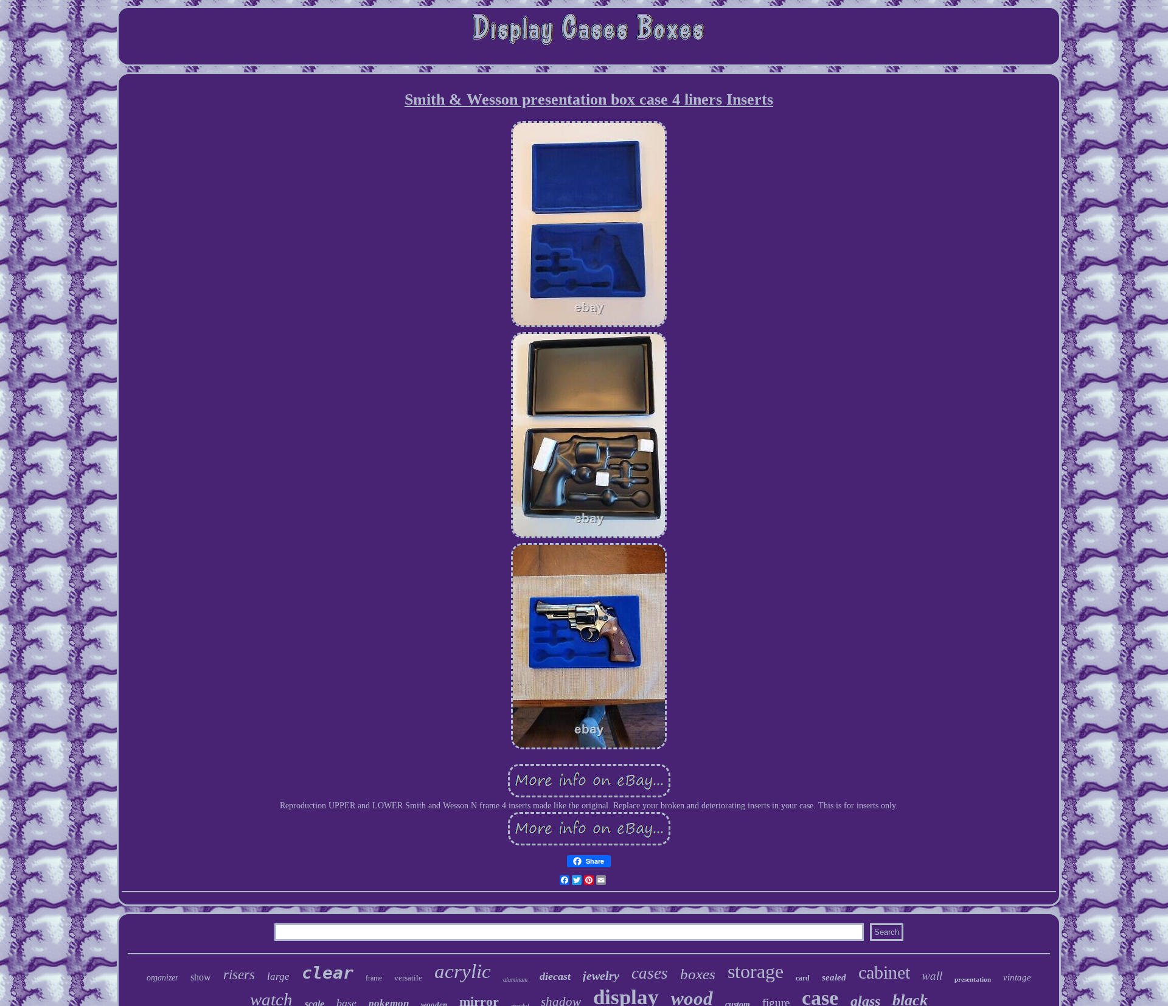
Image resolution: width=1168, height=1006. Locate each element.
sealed (834, 977)
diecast (555, 976)
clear (327, 973)
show (200, 977)
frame (374, 978)
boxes (697, 974)
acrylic (462, 971)
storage (756, 971)
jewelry (601, 975)
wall (932, 975)
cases (649, 973)
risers (239, 974)
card (803, 978)
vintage (1017, 977)
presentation (972, 979)
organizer (162, 977)
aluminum (515, 979)
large (278, 976)
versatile (408, 977)
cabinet (884, 972)
